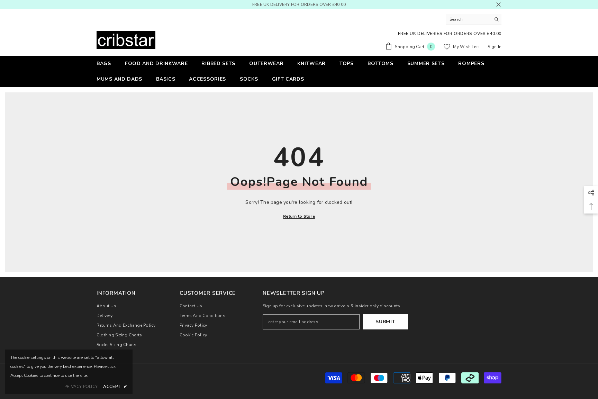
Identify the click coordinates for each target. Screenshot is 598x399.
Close (498, 5)
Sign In (494, 46)
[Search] (473, 19)
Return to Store (299, 216)
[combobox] (468, 19)
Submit (385, 321)
